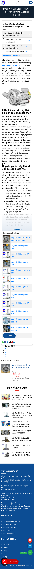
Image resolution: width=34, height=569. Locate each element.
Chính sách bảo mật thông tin (11, 521)
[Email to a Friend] (10, 342)
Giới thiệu (5, 547)
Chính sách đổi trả (8, 530)
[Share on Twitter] (7, 342)
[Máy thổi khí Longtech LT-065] (6, 271)
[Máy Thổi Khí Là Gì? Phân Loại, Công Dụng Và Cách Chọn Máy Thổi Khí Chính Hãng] (5, 397)
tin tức (16, 15)
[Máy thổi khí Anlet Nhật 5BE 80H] (6, 328)
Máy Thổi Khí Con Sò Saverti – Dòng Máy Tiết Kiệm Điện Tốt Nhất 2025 (22, 406)
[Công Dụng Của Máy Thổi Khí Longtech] (5, 447)
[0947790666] (30, 546)
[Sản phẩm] (30, 552)
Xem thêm (9, 335)
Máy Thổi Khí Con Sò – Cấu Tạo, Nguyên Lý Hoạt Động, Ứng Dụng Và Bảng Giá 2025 (21, 424)
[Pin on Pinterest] (12, 342)
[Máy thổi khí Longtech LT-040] (6, 247)
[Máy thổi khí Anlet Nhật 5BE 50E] (6, 320)
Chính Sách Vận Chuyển (9, 527)
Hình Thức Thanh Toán (9, 524)
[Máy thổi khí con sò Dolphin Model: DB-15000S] (6, 239)
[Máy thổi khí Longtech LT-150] (6, 312)
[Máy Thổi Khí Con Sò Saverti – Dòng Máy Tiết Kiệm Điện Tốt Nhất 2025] (5, 405)
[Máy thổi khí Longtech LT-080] (6, 263)
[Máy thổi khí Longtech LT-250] (6, 288)
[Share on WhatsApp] (3, 342)
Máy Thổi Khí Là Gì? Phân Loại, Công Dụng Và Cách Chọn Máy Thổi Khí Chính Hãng (22, 397)
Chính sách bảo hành (9, 533)
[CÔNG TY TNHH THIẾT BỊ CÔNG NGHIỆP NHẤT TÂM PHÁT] (3, 2)
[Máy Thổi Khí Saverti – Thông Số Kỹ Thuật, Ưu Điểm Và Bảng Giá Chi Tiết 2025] (5, 414)
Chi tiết (28, 34)
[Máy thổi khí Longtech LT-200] (6, 304)
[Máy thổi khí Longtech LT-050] (6, 255)
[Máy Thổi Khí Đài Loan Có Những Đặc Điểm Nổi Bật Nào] (5, 439)
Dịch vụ (5, 550)
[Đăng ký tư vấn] (30, 540)
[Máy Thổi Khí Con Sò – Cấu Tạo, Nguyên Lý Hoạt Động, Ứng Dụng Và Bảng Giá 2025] (5, 423)
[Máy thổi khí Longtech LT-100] (6, 279)
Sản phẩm (6, 544)
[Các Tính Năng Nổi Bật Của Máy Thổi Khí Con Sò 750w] (5, 454)
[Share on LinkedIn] (14, 342)
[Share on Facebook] (5, 342)
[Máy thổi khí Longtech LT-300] (6, 296)
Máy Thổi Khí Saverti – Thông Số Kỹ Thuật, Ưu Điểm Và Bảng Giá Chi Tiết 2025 (22, 415)
